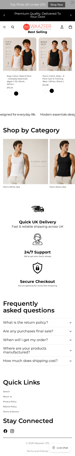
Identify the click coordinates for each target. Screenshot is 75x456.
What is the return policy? (25, 322)
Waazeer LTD (41, 443)
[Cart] (70, 27)
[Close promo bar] (72, 2)
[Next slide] (71, 15)
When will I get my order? (25, 340)
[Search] (12, 27)
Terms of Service (11, 411)
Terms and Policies (37, 451)
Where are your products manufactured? (24, 350)
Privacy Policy (9, 401)
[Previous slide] (4, 15)
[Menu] (4, 27)
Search (6, 391)
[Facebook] (5, 431)
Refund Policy (10, 406)
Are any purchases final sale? (28, 331)
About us (7, 396)
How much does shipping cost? (30, 361)
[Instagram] (12, 431)
